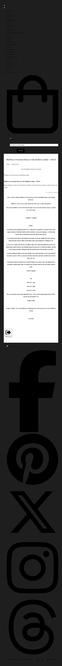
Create (54, 659)
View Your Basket (25, 169)
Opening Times (10, 49)
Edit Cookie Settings (40, 659)
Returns (9, 18)
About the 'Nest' (11, 30)
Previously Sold (14, 164)
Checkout (20, 150)
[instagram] (32, 596)
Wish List (9, 59)
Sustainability (10, 54)
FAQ (8, 23)
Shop (8, 13)
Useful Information (11, 20)
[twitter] (32, 537)
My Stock (9, 35)
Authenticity (10, 25)
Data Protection (10, 52)
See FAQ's (31, 318)
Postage (9, 39)
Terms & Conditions (11, 64)
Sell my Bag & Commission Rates (15, 32)
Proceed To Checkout (36, 169)
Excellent (33, 217)
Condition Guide (11, 15)
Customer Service (11, 42)
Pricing (8, 37)
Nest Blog (9, 66)
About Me (9, 27)
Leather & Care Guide (12, 56)
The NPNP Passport (11, 44)
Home (8, 11)
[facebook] (32, 431)
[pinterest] (32, 485)
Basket (13, 150)
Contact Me (9, 61)
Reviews (9, 47)
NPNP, (13, 308)
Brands (8, 164)
